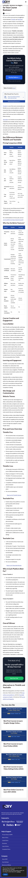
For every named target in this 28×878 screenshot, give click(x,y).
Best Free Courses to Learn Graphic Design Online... (13, 722)
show (14, 88)
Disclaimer (4, 843)
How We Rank (5, 862)
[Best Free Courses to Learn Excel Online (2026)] (14, 735)
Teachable (20, 19)
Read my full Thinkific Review (14, 495)
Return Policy (5, 837)
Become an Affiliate (6, 865)
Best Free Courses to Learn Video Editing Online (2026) (13, 768)
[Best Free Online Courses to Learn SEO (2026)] (14, 781)
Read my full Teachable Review (14, 565)
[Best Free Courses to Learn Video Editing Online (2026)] (14, 758)
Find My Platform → (14, 77)
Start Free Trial (14, 678)
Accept (5, 874)
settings (19, 871)
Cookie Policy (5, 840)
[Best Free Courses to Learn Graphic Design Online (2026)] (14, 712)
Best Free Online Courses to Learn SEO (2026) (13, 791)
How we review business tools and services (14, 97)
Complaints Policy (6, 849)
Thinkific (13, 19)
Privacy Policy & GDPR (7, 834)
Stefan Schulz (7, 13)
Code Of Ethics (5, 846)
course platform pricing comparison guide (13, 219)
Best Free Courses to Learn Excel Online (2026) (13, 745)
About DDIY (5, 859)
